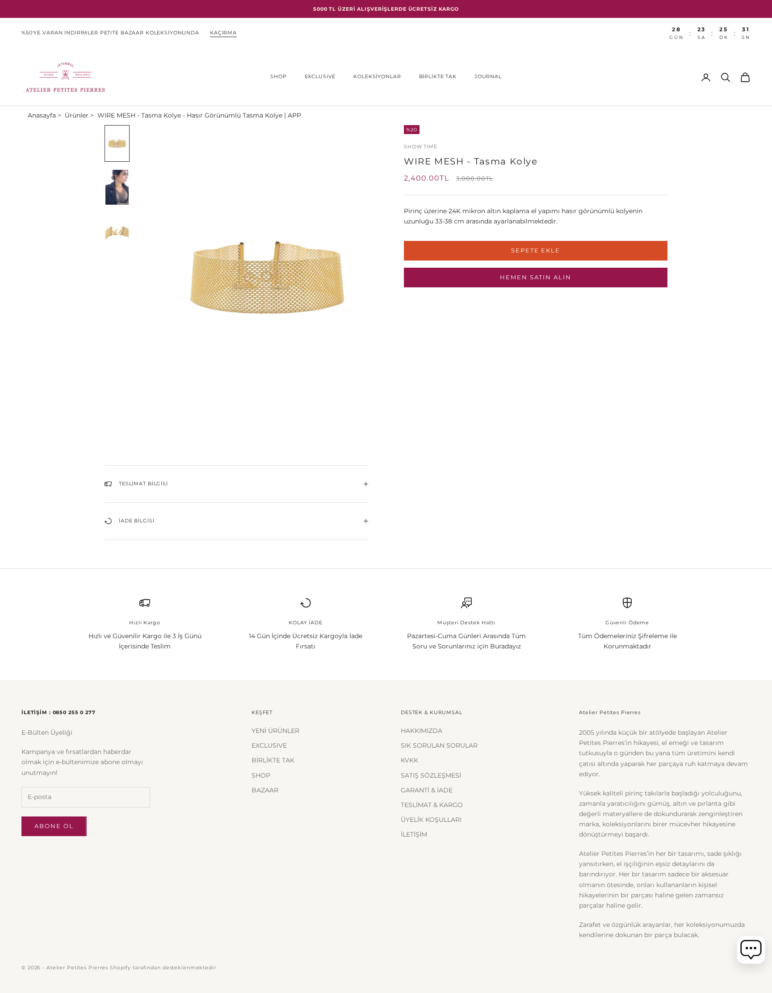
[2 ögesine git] (117, 187)
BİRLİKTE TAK (438, 77)
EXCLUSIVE (320, 77)
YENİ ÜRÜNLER (275, 731)
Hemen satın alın (535, 277)
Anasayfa (42, 115)
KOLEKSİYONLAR (377, 77)
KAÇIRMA (223, 33)
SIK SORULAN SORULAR (439, 745)
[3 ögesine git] (117, 231)
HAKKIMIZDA (421, 731)
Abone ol (54, 825)
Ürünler (76, 115)
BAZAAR (265, 790)
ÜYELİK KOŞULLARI (431, 820)
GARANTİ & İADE (427, 790)
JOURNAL (488, 77)
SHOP (278, 77)
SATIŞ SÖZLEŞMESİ (431, 775)
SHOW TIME (420, 147)
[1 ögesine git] (117, 143)
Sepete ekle (535, 250)
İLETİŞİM (414, 834)
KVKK (409, 760)
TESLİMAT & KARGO (432, 805)
